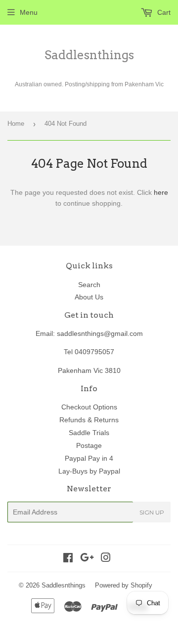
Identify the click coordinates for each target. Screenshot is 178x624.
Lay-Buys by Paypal (89, 471)
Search (89, 285)
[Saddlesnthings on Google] (87, 559)
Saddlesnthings (89, 55)
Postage (89, 445)
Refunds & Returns (89, 420)
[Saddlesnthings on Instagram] (106, 559)
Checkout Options (89, 407)
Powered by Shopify (123, 585)
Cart (163, 12)
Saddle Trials (89, 433)
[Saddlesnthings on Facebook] (68, 559)
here (161, 192)
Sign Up (151, 512)
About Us (89, 297)
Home (15, 123)
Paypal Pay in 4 (89, 458)
